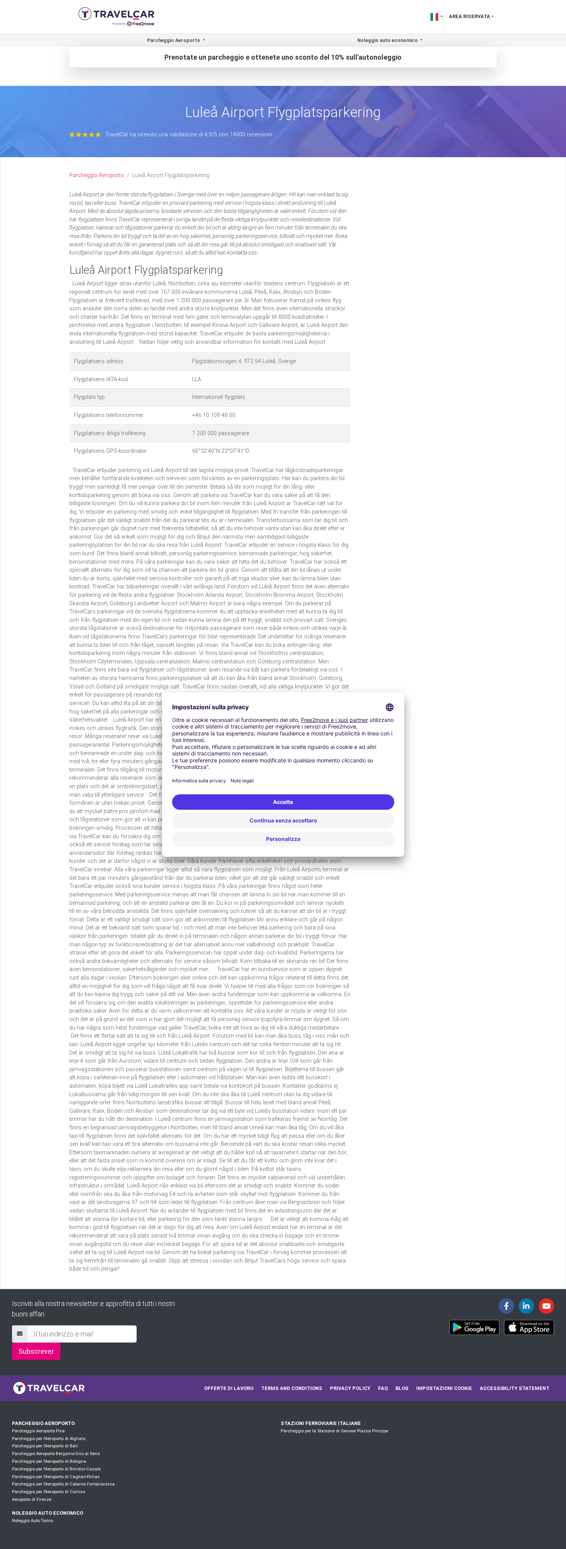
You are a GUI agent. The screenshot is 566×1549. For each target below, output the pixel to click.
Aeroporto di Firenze (31, 1499)
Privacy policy (350, 1388)
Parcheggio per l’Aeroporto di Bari (45, 1446)
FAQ (383, 1388)
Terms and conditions (291, 1388)
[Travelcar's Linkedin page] (526, 1306)
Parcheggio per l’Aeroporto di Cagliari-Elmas (56, 1476)
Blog (402, 1388)
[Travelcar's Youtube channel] (546, 1306)
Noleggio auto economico (47, 1513)
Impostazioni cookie (444, 1388)
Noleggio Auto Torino (32, 1520)
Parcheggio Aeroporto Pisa (38, 1430)
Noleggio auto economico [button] (388, 40)
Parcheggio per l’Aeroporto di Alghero (48, 1438)
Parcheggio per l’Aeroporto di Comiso (48, 1491)
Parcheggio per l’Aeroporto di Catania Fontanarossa (63, 1484)
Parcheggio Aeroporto (96, 175)
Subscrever (36, 1351)
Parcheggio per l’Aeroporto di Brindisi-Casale (56, 1469)
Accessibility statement (514, 1388)
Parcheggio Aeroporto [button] (174, 40)
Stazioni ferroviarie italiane (321, 1423)
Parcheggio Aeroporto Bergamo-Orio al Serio (56, 1453)
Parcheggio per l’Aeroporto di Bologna (49, 1461)
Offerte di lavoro (228, 1388)
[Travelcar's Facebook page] (506, 1306)
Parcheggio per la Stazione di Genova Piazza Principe (334, 1430)
